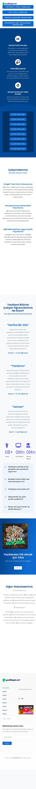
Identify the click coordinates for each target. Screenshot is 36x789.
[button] (18, 469)
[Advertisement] (18, 275)
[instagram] (19, 698)
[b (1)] (10, 3)
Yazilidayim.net (16, 758)
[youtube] (22, 698)
